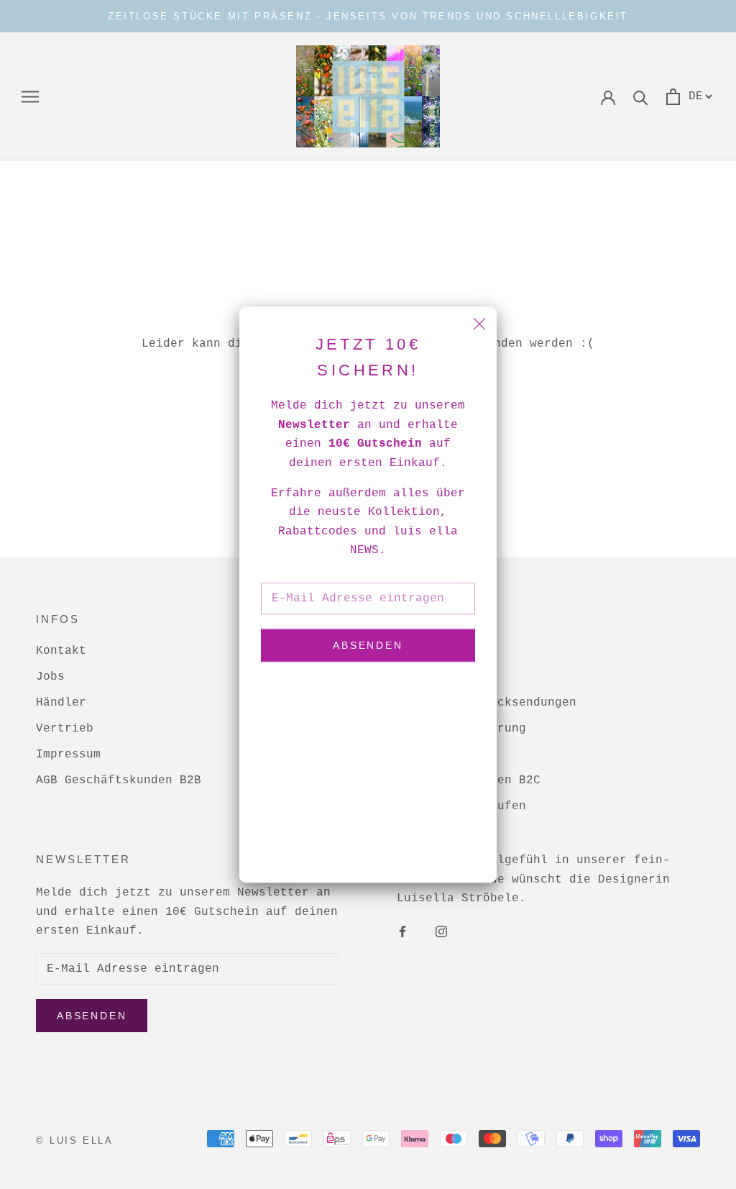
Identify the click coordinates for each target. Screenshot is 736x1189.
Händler (61, 702)
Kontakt (61, 650)
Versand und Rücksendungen (486, 702)
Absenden (367, 646)
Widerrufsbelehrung (461, 728)
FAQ (407, 676)
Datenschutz (436, 754)
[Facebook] (402, 932)
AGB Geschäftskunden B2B (118, 780)
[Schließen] (479, 323)
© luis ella (75, 1140)
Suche (415, 650)
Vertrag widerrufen (461, 806)
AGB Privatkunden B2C (468, 780)
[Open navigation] (30, 97)
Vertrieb (64, 728)
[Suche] (640, 96)
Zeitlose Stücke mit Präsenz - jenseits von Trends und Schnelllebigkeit (368, 16)
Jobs (50, 676)
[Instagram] (441, 932)
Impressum (68, 754)
